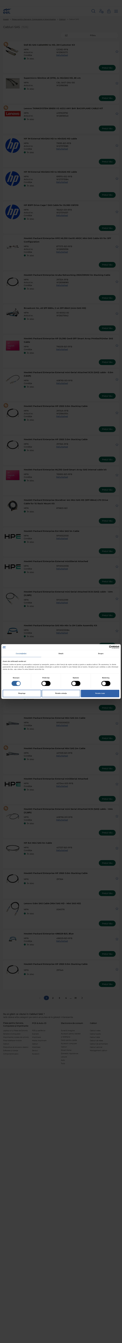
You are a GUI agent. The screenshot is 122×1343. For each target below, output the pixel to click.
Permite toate (100, 693)
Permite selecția (61, 693)
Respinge (21, 693)
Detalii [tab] (61, 653)
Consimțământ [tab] (21, 653)
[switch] (46, 683)
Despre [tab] (100, 653)
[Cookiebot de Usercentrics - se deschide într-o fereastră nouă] (105, 647)
